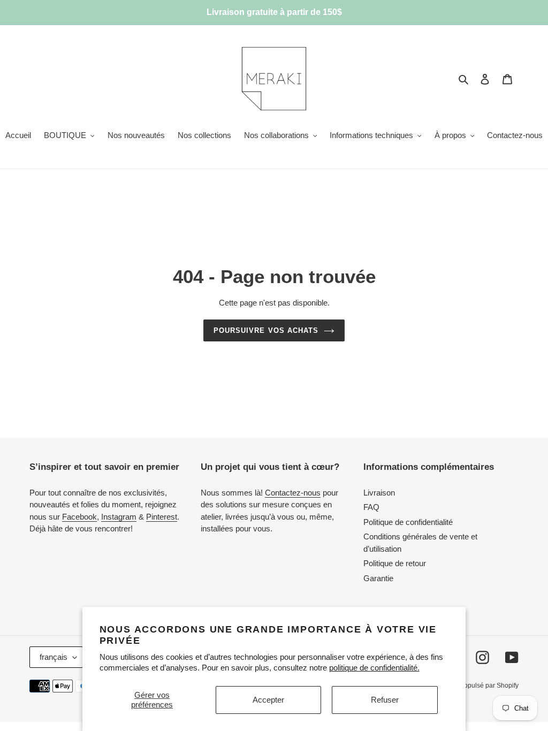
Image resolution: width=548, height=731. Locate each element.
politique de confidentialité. (374, 667)
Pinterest (161, 516)
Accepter (268, 699)
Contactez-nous (293, 492)
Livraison (379, 492)
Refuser (385, 699)
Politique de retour (394, 563)
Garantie (378, 578)
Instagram (118, 516)
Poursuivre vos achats (266, 330)
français (53, 656)
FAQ (371, 507)
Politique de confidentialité (408, 522)
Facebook (79, 516)
